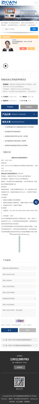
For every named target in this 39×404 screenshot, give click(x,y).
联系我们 (29, 107)
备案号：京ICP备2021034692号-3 (19, 399)
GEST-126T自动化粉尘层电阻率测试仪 (19, 340)
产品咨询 (10, 107)
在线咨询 (19, 367)
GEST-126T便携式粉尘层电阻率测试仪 (19, 345)
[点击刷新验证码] (20, 321)
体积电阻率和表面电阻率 (13, 131)
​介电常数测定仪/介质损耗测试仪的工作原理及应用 (20, 127)
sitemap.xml (34, 399)
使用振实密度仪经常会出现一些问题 (16, 136)
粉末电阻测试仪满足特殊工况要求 (15, 141)
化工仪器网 (19, 401)
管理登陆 (27, 401)
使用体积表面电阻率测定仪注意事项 (16, 145)
